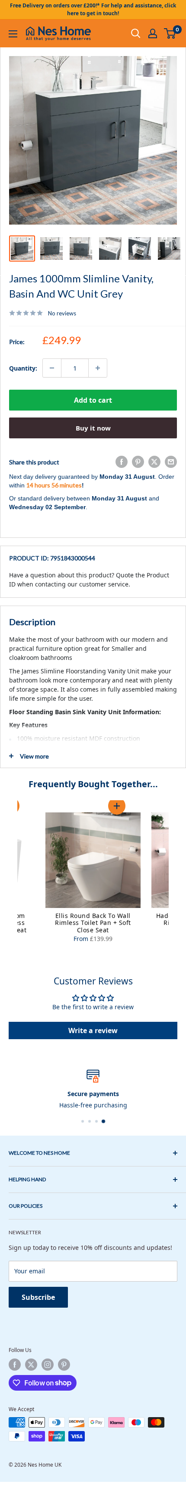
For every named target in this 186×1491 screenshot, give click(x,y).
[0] (170, 33)
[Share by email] (171, 462)
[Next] (177, 878)
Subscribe (38, 1297)
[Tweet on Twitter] (154, 462)
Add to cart (93, 400)
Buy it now (93, 428)
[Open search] (136, 33)
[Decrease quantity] (52, 368)
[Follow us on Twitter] (31, 1364)
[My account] (152, 33)
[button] (116, 805)
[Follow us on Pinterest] (64, 1364)
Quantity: (23, 368)
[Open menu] (13, 33)
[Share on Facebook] (121, 462)
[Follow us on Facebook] (15, 1364)
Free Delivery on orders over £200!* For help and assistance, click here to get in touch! (93, 9)
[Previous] (8, 878)
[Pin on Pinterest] (138, 462)
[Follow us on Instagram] (48, 1364)
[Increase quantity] (98, 368)
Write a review (93, 1030)
